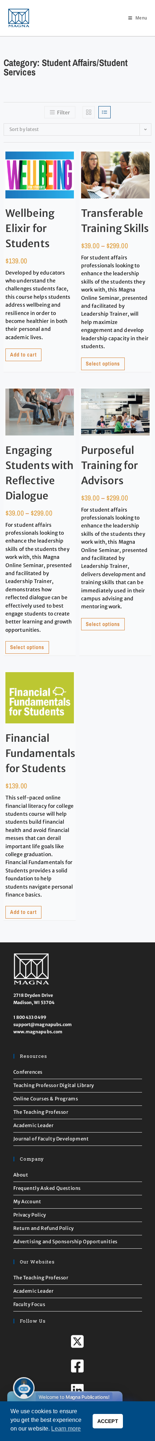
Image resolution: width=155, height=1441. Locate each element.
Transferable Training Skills (115, 221)
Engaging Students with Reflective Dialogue (39, 473)
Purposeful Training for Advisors (109, 465)
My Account (27, 1202)
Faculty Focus (29, 1304)
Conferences (28, 1072)
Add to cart (23, 354)
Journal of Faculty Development (51, 1139)
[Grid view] (89, 112)
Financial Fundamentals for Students (40, 753)
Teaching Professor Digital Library (53, 1085)
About (20, 1175)
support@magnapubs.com (42, 1024)
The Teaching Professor (40, 1112)
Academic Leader (33, 1125)
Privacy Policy (29, 1215)
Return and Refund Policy (43, 1228)
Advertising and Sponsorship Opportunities (65, 1242)
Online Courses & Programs (45, 1099)
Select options (103, 363)
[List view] (104, 112)
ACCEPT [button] (107, 1421)
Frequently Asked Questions (47, 1188)
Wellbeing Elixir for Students (29, 228)
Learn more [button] (66, 1428)
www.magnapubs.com (38, 1031)
